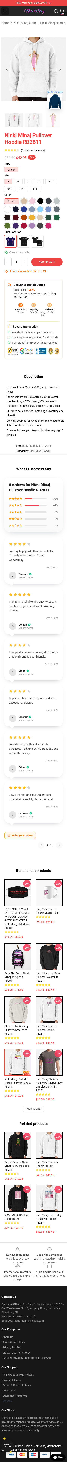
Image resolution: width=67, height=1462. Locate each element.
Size (6, 175)
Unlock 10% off (7, 1446)
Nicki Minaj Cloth (25, 23)
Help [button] (60, 1457)
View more (33, 1109)
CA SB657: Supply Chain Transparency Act (27, 1357)
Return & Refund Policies (17, 1385)
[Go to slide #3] (53, 120)
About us (8, 1337)
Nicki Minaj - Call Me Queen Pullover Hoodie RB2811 (17, 1083)
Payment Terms (12, 1380)
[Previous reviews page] (41, 845)
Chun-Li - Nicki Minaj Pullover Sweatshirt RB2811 (16, 1030)
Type (7, 163)
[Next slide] (60, 69)
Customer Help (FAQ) (15, 1395)
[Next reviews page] (59, 845)
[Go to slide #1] (14, 120)
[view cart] (62, 11)
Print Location (12, 232)
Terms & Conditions (14, 1342)
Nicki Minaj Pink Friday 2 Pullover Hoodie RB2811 (49, 1219)
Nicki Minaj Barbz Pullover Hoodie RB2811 (46, 1030)
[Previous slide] (7, 69)
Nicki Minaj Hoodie (52, 23)
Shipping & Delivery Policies (18, 1374)
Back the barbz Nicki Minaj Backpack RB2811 (16, 977)
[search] (56, 11)
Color (7, 194)
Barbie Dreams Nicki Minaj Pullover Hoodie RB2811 (16, 1166)
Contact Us (9, 1390)
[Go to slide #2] (33, 120)
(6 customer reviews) (33, 150)
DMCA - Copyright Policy (17, 1352)
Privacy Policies (11, 1347)
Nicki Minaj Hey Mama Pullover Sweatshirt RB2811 (48, 977)
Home (5, 23)
